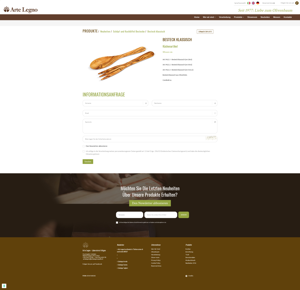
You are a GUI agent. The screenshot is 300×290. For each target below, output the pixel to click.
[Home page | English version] (253, 3)
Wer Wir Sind (155, 249)
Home (196, 17)
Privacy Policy (155, 260)
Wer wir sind (208, 17)
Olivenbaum (155, 252)
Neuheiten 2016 (191, 263)
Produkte (238, 17)
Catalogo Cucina (122, 265)
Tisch (187, 254)
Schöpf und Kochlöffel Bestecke (129, 31)
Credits (190, 276)
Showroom (252, 17)
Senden (87, 161)
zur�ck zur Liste (205, 31)
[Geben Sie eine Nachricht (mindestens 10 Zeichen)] (150, 126)
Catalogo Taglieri (123, 268)
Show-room (155, 257)
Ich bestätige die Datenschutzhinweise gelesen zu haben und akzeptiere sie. (142, 222)
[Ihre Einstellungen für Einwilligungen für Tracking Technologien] (4, 286)
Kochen (188, 249)
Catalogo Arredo (122, 261)
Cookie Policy (155, 263)
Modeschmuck (190, 260)
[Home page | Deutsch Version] (257, 3)
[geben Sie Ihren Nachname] (184, 103)
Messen (276, 17)
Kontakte (288, 17)
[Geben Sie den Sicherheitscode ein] (150, 139)
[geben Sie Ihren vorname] (115, 103)
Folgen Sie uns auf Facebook (92, 264)
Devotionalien (190, 257)
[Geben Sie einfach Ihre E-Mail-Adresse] (160, 215)
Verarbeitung (225, 17)
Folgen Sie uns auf (288, 3)
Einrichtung (189, 252)
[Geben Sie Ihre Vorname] (129, 215)
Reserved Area (268, 3)
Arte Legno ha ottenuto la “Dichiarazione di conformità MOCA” (130, 250)
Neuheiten (265, 17)
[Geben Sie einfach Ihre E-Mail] (150, 113)
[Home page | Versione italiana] (248, 3)
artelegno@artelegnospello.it (93, 259)
